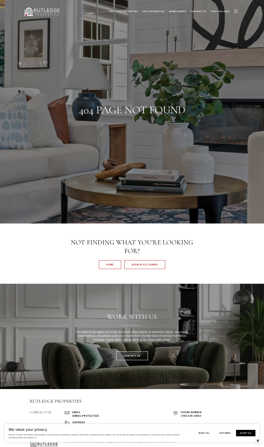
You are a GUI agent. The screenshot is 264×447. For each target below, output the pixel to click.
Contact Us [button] (132, 355)
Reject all (204, 433)
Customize (224, 433)
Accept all (246, 433)
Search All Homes (145, 264)
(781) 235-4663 (191, 415)
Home (110, 264)
